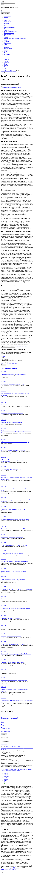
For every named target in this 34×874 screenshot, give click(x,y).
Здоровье (6, 37)
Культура (6, 41)
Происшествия (8, 35)
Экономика (7, 54)
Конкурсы (6, 23)
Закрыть (3, 365)
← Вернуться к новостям (8, 346)
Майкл (2, 722)
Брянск (6, 61)
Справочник (7, 20)
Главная (3, 71)
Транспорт (6, 45)
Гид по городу (7, 21)
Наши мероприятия (9, 33)
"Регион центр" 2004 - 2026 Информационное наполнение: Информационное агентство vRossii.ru (17, 748)
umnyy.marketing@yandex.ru (8, 869)
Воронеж (6, 62)
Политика (6, 47)
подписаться (4, 744)
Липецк (6, 65)
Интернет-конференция (10, 31)
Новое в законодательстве (11, 53)
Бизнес (6, 50)
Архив (5, 51)
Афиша (6, 19)
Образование (7, 43)
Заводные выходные (9, 27)
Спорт (5, 44)
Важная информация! (9, 34)
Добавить (3, 356)
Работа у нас (7, 16)
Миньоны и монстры (6, 730)
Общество (6, 30)
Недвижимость (8, 48)
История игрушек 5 (6, 727)
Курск (5, 64)
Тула (5, 68)
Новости (6, 17)
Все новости (7, 25)
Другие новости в (20, 346)
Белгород (6, 59)
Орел (5, 66)
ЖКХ (5, 40)
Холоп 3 (3, 724)
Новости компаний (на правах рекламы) (15, 38)
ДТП (5, 28)
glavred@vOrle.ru (14, 868)
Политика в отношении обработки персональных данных (16, 769)
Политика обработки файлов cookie (10, 770)
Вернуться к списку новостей (9, 363)
